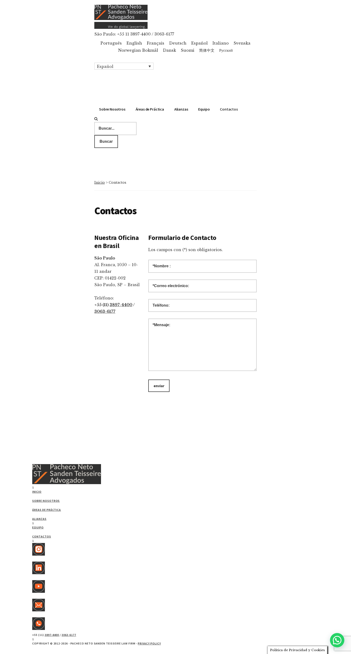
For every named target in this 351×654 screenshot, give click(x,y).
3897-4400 (121, 304)
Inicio (99, 182)
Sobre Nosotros (46, 500)
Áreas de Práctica (46, 510)
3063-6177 (104, 311)
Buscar (106, 141)
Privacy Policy (149, 643)
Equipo (38, 527)
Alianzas (39, 519)
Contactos (41, 536)
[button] (124, 66)
